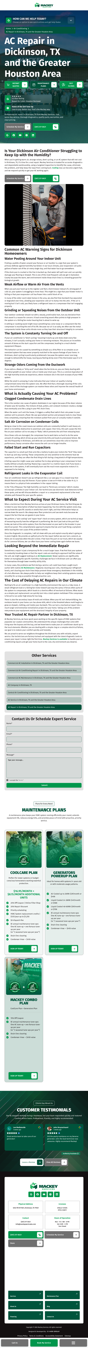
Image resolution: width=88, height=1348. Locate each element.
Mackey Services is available (55, 639)
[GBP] (8, 20)
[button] (73, 1343)
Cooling (55, 168)
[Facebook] (13, 135)
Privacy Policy (22, 1336)
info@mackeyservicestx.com (26, 1224)
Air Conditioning (20, 28)
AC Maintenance (28, 568)
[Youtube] (20, 135)
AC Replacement (45, 556)
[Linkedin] (33, 135)
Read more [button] (51, 1147)
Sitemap (68, 1336)
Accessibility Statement (54, 1336)
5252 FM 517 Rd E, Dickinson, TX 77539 (25, 1208)
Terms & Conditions (36, 1336)
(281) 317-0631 (26, 1222)
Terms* (20, 780)
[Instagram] (26, 135)
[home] (44, 5)
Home (8, 28)
